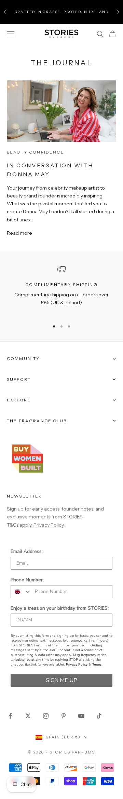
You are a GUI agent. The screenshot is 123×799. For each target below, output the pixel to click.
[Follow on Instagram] (45, 715)
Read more (19, 233)
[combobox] (21, 591)
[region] (61, 290)
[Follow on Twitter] (28, 715)
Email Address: (27, 551)
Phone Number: (27, 580)
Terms (96, 664)
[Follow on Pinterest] (63, 715)
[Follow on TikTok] (99, 715)
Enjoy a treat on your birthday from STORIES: (60, 608)
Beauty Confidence (35, 152)
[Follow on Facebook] (10, 715)
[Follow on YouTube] (81, 715)
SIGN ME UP (61, 680)
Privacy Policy (48, 525)
